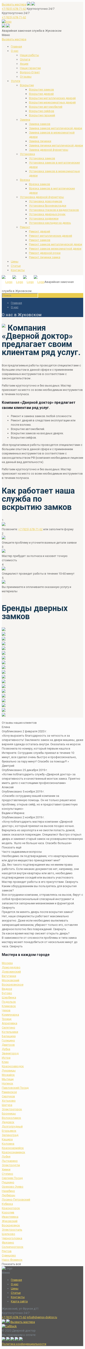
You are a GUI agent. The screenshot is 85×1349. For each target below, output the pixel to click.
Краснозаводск (13, 1066)
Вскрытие (27, 85)
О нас (14, 51)
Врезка (25, 179)
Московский (10, 980)
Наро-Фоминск (12, 1259)
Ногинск (7, 1083)
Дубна (6, 1049)
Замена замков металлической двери (55, 128)
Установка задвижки (43, 218)
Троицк (7, 1019)
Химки (6, 1169)
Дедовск (8, 1122)
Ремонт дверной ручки (45, 253)
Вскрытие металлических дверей (52, 98)
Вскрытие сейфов (41, 111)
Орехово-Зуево (12, 1186)
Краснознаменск (13, 1152)
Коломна (8, 1143)
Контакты (18, 270)
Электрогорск (12, 1109)
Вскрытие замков (41, 89)
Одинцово (9, 1255)
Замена (25, 119)
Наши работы (29, 55)
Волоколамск (11, 1118)
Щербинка (9, 997)
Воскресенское (12, 984)
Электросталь (12, 1229)
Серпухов (8, 1096)
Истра (6, 1057)
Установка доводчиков (45, 201)
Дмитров (8, 1044)
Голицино (8, 1040)
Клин (5, 1062)
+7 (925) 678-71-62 (14, 8)
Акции (24, 63)
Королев (8, 1212)
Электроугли (11, 1165)
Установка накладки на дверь (50, 222)
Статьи (16, 265)
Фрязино (8, 1242)
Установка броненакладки (47, 205)
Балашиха (9, 1036)
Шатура (7, 1105)
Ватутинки (9, 976)
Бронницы (9, 1113)
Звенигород (10, 1053)
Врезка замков (39, 184)
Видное (7, 989)
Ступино (7, 1173)
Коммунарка (10, 1014)
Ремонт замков (39, 240)
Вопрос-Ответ (30, 72)
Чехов (6, 1010)
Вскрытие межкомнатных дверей (52, 102)
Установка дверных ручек (47, 214)
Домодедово (11, 967)
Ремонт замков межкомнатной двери (55, 248)
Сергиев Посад (12, 1178)
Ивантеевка (10, 1216)
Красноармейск (13, 1148)
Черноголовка (12, 1238)
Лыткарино (10, 1161)
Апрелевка (9, 1023)
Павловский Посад (15, 1087)
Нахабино (8, 1191)
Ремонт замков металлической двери (55, 244)
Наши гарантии (30, 68)
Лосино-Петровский (16, 1199)
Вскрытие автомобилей (45, 106)
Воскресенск (11, 1225)
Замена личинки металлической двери (56, 145)
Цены (14, 261)
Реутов (7, 1251)
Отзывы (26, 76)
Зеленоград (10, 1135)
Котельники (10, 1032)
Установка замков (42, 158)
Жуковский (9, 1221)
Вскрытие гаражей (42, 115)
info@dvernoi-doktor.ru (42, 1317)
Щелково (8, 1234)
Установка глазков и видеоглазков (54, 210)
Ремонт (25, 227)
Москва (7, 963)
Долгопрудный (12, 1126)
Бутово (7, 993)
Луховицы (9, 1070)
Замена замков (39, 124)
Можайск (8, 1075)
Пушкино (8, 1182)
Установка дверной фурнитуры (42, 197)
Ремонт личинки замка (44, 257)
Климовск (9, 1006)
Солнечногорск (12, 1247)
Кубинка (7, 1204)
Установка (27, 154)
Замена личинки (40, 141)
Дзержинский (11, 971)
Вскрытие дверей (41, 94)
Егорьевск (9, 1130)
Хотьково (9, 1100)
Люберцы (8, 1195)
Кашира (7, 1139)
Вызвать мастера (14, 4)
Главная (16, 46)
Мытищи (8, 1079)
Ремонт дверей (39, 231)
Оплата (25, 59)
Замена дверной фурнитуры (48, 149)
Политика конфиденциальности (24, 1344)
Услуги (15, 81)
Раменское (9, 1092)
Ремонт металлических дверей (50, 235)
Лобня (6, 1156)
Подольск (9, 1001)
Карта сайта (19, 1301)
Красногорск (11, 1208)
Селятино (8, 1027)
